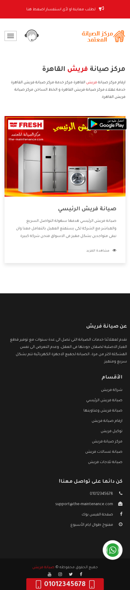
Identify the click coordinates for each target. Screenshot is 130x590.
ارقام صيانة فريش (107, 421)
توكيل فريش (111, 431)
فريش (91, 83)
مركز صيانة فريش (107, 442)
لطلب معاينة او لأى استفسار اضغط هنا (61, 10)
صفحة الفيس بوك (97, 515)
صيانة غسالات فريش (103, 452)
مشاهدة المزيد (97, 251)
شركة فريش (111, 390)
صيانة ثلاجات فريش (105, 462)
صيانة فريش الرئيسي (87, 209)
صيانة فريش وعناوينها (102, 411)
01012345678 (101, 494)
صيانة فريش (43, 567)
